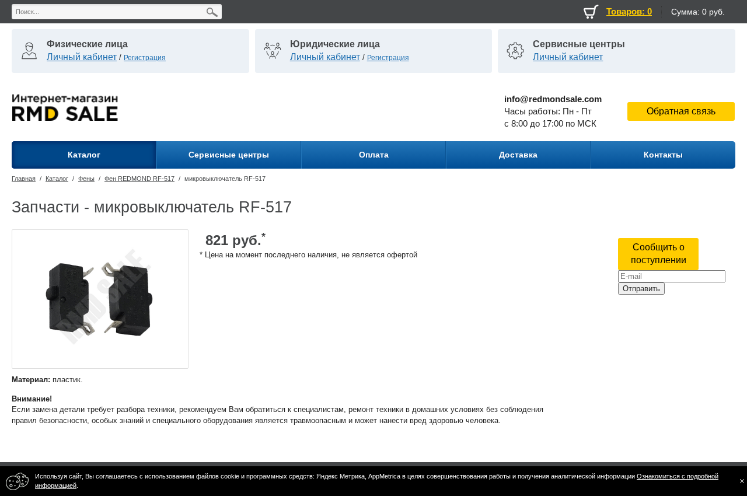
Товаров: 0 (629, 11)
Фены (86, 178)
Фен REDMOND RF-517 (139, 178)
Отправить (641, 288)
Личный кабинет (82, 57)
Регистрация (145, 58)
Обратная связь (681, 111)
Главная (24, 178)
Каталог (57, 178)
